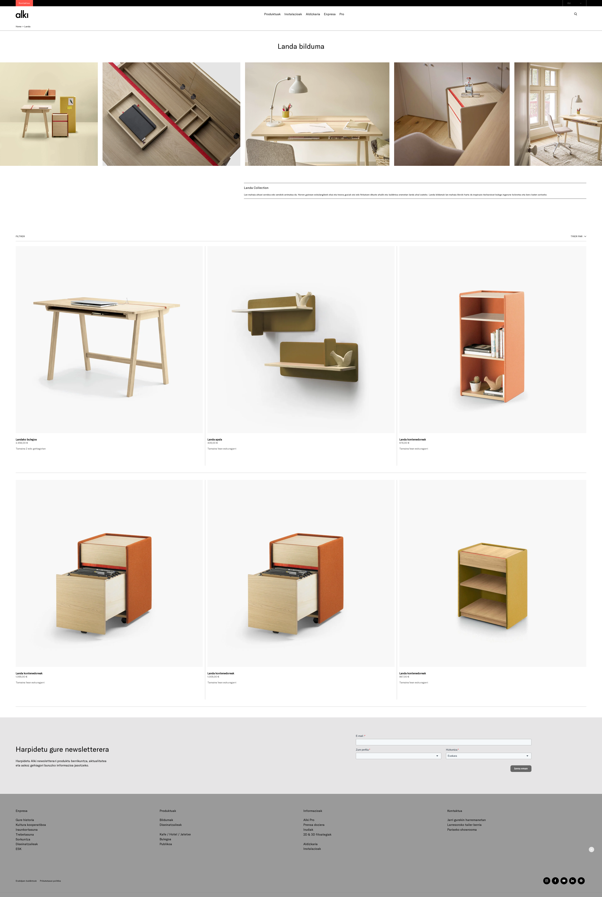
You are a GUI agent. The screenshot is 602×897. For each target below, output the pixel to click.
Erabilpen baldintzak (26, 880)
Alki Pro (308, 820)
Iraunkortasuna (27, 829)
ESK (18, 849)
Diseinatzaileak (27, 844)
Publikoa (166, 844)
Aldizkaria (310, 844)
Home (18, 26)
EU (569, 3)
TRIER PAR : (577, 236)
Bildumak (166, 820)
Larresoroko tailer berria (464, 824)
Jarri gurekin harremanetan (466, 820)
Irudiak (308, 829)
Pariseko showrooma (462, 829)
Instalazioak (312, 848)
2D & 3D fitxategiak (317, 834)
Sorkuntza (23, 839)
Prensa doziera (314, 824)
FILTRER (20, 236)
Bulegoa (165, 839)
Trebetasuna (25, 834)
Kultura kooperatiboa (31, 824)
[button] (575, 14)
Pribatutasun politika (50, 880)
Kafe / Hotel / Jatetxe (175, 834)
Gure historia (25, 820)
